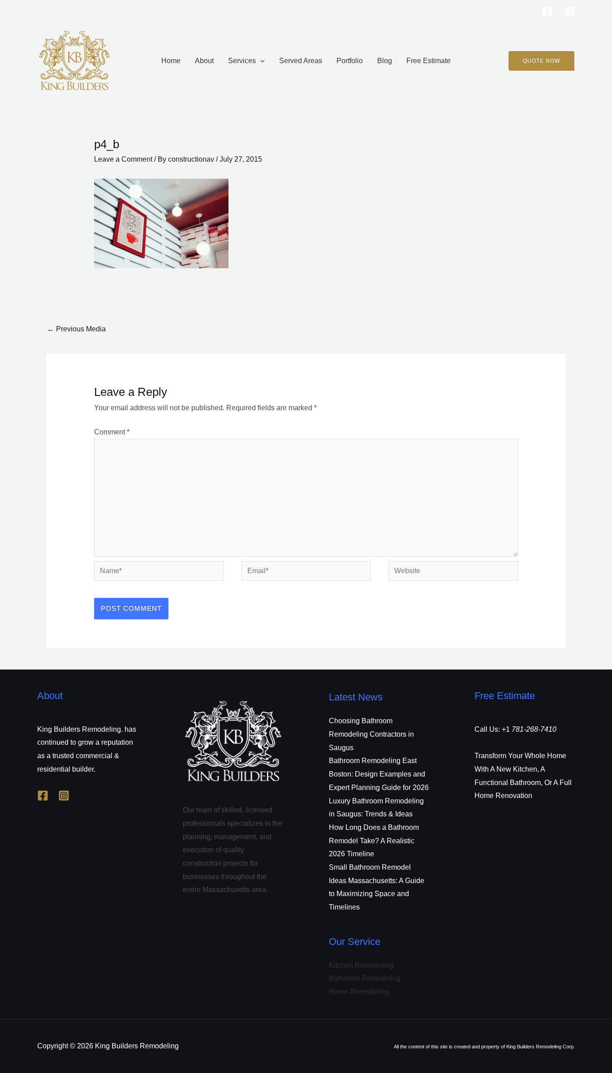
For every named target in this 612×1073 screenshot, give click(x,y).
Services (242, 60)
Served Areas (300, 60)
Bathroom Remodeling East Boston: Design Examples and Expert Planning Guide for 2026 (379, 774)
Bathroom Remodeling (365, 978)
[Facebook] (547, 11)
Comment (111, 432)
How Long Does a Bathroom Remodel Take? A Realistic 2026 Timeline (374, 841)
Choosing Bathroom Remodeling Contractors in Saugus (371, 734)
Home (171, 60)
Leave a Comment (123, 159)
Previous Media (76, 329)
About (204, 60)
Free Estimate (428, 60)
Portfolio (349, 60)
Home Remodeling (359, 992)
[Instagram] (570, 11)
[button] (260, 61)
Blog (384, 60)
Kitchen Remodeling (361, 965)
